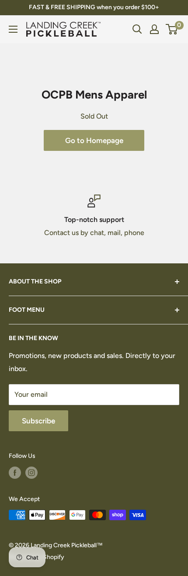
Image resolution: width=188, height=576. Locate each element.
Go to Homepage (94, 140)
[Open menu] (13, 29)
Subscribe (38, 420)
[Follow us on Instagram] (31, 473)
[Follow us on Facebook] (15, 473)
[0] (172, 29)
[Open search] (137, 29)
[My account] (154, 29)
